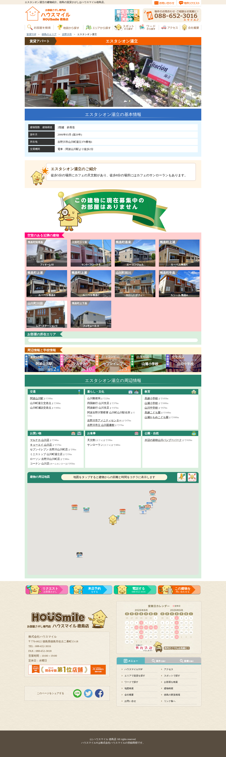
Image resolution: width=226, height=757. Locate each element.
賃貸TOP (31, 34)
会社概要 (129, 694)
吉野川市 (67, 34)
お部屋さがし (50, 590)
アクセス (168, 669)
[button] (79, 554)
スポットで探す (172, 675)
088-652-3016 (138, 590)
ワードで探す (131, 682)
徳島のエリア (49, 34)
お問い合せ (130, 701)
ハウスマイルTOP (133, 669)
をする (94, 590)
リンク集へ (170, 701)
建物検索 (168, 688)
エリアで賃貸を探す (134, 675)
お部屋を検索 (171, 682)
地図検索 (129, 688)
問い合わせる (183, 590)
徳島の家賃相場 (172, 694)
